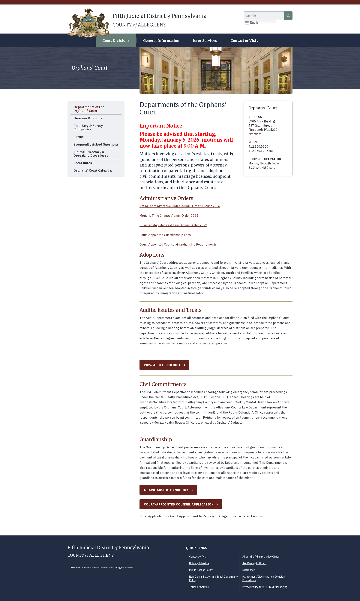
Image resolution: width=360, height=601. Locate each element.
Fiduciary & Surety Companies (88, 127)
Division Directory (88, 118)
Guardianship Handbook (166, 490)
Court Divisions (116, 40)
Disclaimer (248, 570)
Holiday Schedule (199, 563)
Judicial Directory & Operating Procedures (91, 153)
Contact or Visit (244, 40)
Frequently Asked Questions (96, 144)
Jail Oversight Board (254, 563)
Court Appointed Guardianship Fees (165, 235)
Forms (79, 137)
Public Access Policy (201, 570)
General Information (161, 40)
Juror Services (205, 40)
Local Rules (83, 163)
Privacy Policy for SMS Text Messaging (265, 587)
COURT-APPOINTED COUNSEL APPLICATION (179, 504)
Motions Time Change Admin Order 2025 (169, 216)
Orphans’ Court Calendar (93, 170)
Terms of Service (199, 587)
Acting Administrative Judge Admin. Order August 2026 (180, 206)
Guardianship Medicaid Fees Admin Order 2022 (173, 225)
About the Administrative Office (261, 556)
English (254, 22)
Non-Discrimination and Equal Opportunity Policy (213, 578)
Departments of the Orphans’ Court (89, 108)
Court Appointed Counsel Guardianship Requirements (178, 244)
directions (255, 134)
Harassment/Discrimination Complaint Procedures (264, 578)
